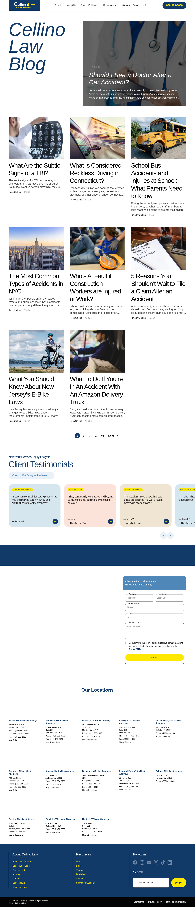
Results (58, 5)
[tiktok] (163, 862)
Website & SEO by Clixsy (17, 903)
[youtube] (149, 862)
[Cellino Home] (24, 5)
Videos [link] (79, 870)
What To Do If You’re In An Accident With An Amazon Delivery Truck (96, 390)
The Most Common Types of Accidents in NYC (36, 284)
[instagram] (142, 862)
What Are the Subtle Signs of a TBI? (34, 169)
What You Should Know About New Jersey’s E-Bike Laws (31, 390)
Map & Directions (16, 740)
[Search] (145, 5)
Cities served (18, 870)
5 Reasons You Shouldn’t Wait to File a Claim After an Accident (158, 287)
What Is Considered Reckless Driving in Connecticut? (95, 173)
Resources (108, 5)
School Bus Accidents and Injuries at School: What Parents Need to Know (156, 180)
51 (102, 435)
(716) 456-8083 (58, 829)
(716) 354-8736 (58, 781)
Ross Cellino (15, 192)
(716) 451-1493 (21, 730)
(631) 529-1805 (95, 733)
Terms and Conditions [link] (176, 902)
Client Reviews (19, 887)
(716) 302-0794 (95, 832)
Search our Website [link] (85, 883)
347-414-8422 (21, 832)
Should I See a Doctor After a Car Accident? (130, 78)
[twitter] (156, 862)
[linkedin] (170, 862)
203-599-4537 (95, 784)
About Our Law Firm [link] (21, 861)
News (79, 861)
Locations (123, 5)
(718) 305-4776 (58, 736)
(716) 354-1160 (168, 733)
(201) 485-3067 (132, 786)
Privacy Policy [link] (155, 902)
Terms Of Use (135, 649)
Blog (78, 866)
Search (178, 882)
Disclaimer (81, 874)
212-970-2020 (92, 787)
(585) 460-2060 (169, 781)
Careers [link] (16, 878)
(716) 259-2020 (19, 737)
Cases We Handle (89, 5)
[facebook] (135, 862)
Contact (136, 5)
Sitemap (80, 878)
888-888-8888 (174, 5)
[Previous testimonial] (163, 535)
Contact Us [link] (138, 902)
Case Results (18, 883)
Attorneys (16, 874)
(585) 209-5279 (21, 784)
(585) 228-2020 (19, 787)
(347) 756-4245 (132, 736)
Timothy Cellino (138, 215)
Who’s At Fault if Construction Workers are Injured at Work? (95, 287)
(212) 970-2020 (56, 739)
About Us (71, 5)
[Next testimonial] (170, 535)
